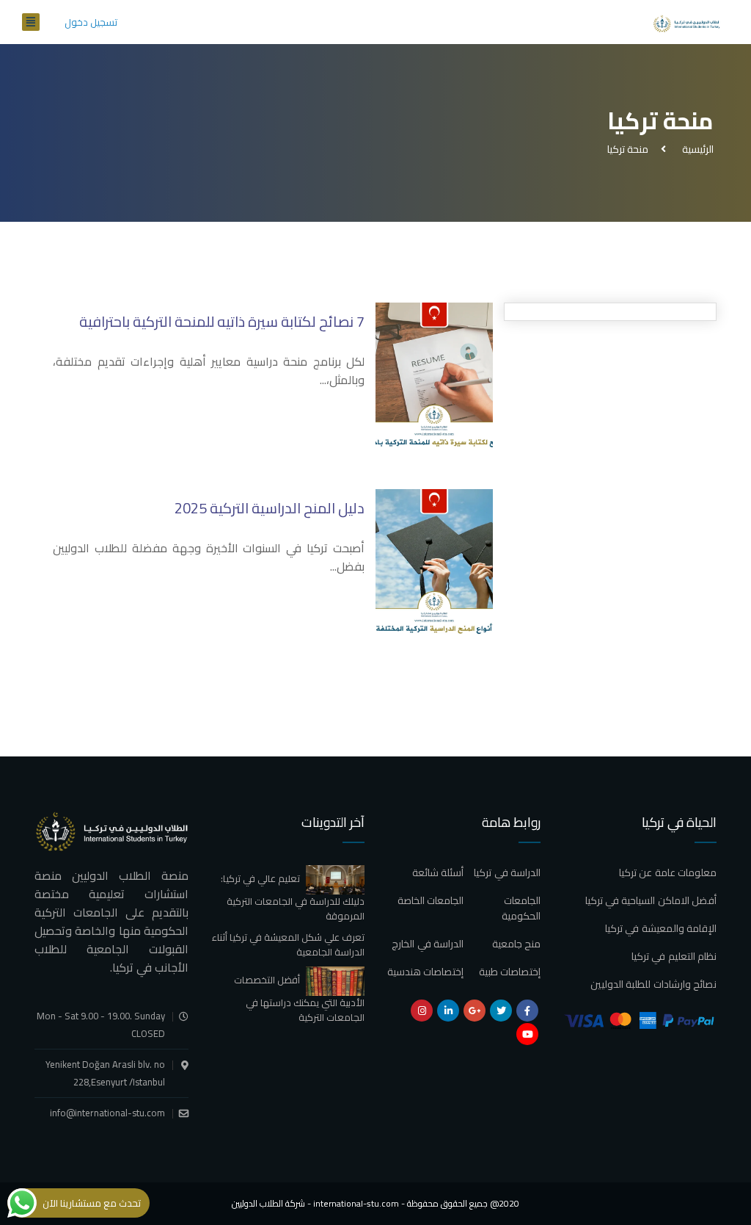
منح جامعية (516, 943)
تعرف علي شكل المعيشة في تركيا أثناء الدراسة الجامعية (288, 944)
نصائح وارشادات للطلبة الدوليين (653, 984)
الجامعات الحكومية (521, 908)
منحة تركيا (627, 149)
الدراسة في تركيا (507, 872)
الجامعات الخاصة (431, 900)
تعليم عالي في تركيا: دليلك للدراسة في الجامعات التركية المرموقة (292, 897)
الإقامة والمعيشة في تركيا (661, 928)
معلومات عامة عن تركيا (668, 872)
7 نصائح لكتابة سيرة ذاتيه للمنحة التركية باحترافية (221, 321)
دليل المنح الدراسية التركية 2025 (269, 507)
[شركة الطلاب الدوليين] (688, 22)
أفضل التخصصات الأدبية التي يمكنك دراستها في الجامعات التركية (299, 998)
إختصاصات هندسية (425, 971)
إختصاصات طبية (510, 971)
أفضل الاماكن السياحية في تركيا (651, 900)
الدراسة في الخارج (428, 943)
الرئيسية (696, 149)
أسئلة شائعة (438, 872)
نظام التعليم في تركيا (674, 956)
